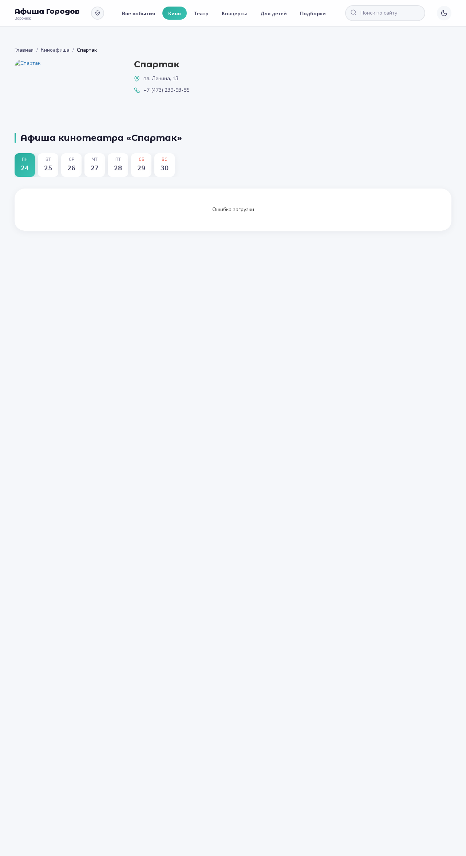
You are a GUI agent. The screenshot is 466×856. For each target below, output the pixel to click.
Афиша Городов (47, 11)
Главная (24, 50)
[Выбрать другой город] (97, 13)
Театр (201, 13)
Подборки (313, 13)
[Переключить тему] (444, 13)
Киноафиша (55, 50)
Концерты (235, 13)
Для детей (274, 13)
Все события (138, 13)
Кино (174, 13)
